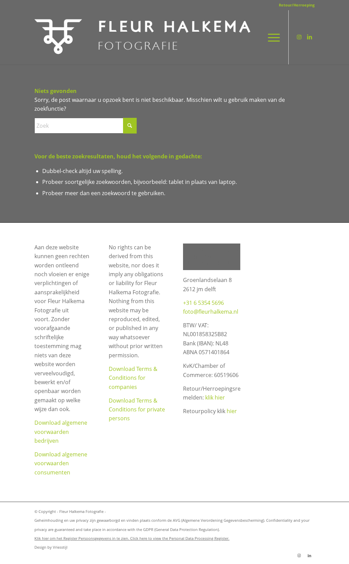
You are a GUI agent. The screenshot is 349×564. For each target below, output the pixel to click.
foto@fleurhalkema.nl (210, 311)
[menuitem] (295, 5)
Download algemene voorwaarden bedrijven (60, 431)
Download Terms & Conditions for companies (133, 378)
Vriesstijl (60, 547)
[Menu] (271, 37)
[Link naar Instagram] (299, 37)
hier (232, 411)
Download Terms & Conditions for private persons (137, 409)
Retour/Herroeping (297, 4)
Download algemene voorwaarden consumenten (60, 463)
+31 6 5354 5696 (203, 303)
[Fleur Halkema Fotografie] (143, 37)
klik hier (215, 397)
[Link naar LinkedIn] (309, 37)
